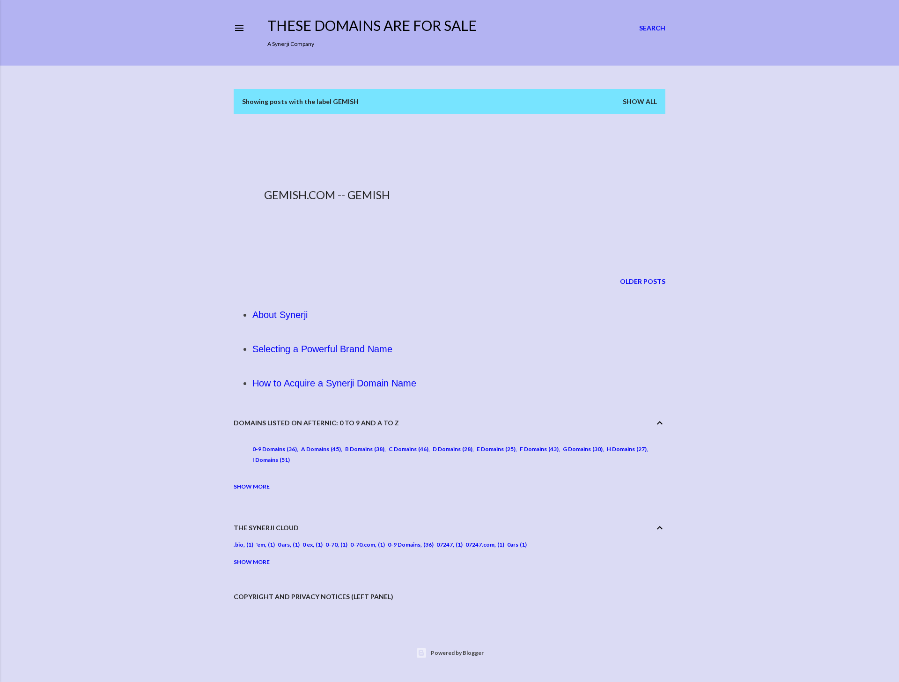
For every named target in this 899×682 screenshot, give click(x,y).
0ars (512, 544)
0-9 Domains (273, 448)
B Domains (364, 448)
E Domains (495, 448)
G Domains (582, 448)
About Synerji (280, 315)
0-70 (331, 544)
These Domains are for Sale (372, 25)
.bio (238, 544)
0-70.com (362, 544)
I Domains (270, 459)
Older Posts (642, 281)
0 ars (284, 544)
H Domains (626, 448)
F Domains (538, 448)
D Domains (452, 448)
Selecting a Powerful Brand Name (322, 349)
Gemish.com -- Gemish (327, 194)
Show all (640, 101)
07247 (444, 544)
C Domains (408, 448)
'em (260, 544)
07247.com (479, 544)
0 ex (307, 544)
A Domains (320, 448)
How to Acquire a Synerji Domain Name (334, 383)
